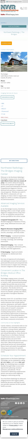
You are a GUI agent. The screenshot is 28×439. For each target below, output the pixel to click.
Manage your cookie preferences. (13, 429)
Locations (3, 22)
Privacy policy (13, 425)
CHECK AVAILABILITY (8, 123)
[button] (6, 43)
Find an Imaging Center (15, 1)
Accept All (14, 434)
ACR (8, 416)
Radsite (12, 416)
